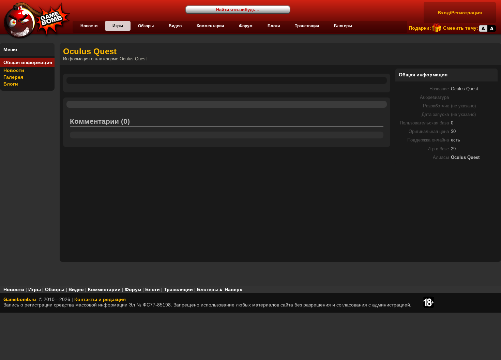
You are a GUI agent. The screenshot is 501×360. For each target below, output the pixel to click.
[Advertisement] (446, 213)
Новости (88, 26)
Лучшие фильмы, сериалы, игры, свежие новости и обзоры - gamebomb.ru (35, 20)
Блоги (274, 26)
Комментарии (210, 26)
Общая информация (27, 62)
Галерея (13, 77)
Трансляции (307, 26)
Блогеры (343, 26)
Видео (175, 26)
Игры (117, 26)
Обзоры (146, 26)
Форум (246, 26)
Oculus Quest (90, 51)
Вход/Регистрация (460, 12)
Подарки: (420, 28)
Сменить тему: (460, 28)
